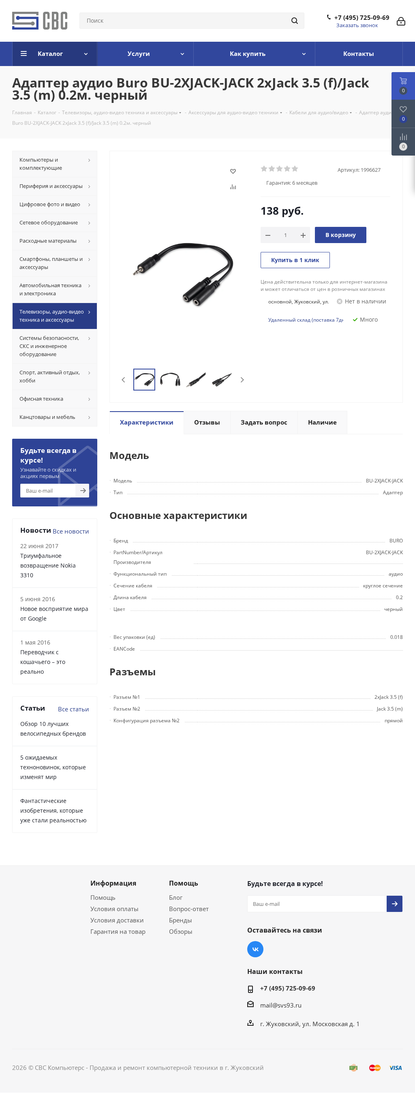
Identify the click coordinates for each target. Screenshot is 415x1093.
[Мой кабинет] (401, 21)
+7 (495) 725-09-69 (361, 17)
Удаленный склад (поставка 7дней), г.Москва (322, 319)
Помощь (103, 897)
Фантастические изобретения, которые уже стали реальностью (53, 810)
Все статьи (73, 709)
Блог (175, 897)
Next (242, 380)
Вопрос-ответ (189, 909)
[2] (272, 169)
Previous (124, 380)
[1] (264, 169)
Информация (113, 883)
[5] (295, 169)
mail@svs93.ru (281, 1005)
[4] (287, 169)
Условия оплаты (114, 909)
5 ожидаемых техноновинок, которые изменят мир (53, 767)
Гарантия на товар (117, 931)
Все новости (71, 531)
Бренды (180, 920)
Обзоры (181, 931)
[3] (280, 169)
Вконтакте (255, 949)
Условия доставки (117, 920)
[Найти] (294, 21)
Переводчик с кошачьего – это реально (42, 661)
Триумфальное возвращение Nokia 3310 (48, 565)
